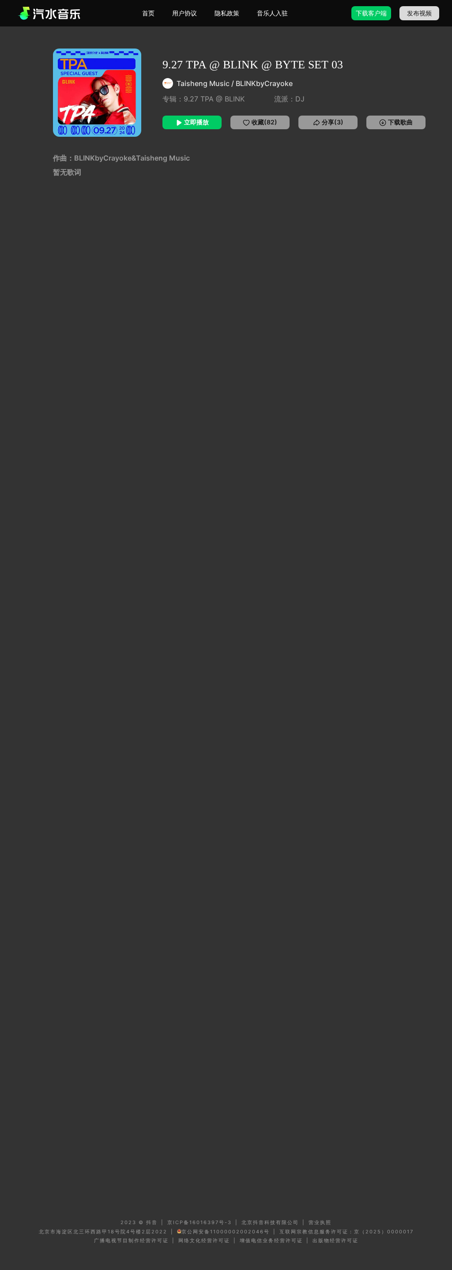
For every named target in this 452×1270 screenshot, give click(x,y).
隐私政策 (227, 13)
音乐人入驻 (272, 13)
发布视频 (419, 13)
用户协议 (184, 13)
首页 (148, 13)
